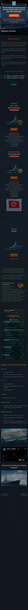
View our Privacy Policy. (14, 21)
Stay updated (14, 15)
